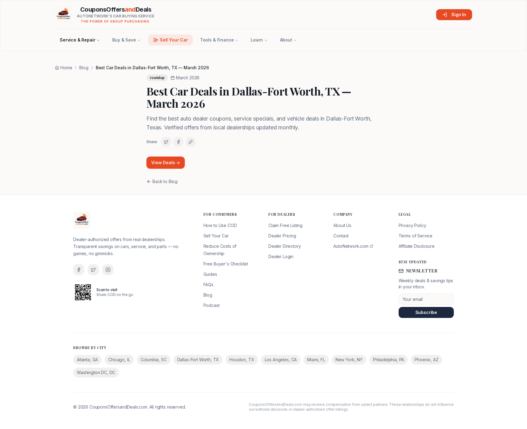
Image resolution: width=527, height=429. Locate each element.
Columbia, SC (154, 359)
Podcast (211, 305)
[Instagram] (107, 269)
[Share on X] (166, 142)
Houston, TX (241, 359)
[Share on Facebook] (178, 142)
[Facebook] (78, 269)
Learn (257, 39)
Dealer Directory (284, 246)
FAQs (208, 284)
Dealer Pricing (282, 235)
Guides (210, 274)
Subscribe (426, 312)
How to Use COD (220, 225)
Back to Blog (164, 181)
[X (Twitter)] (93, 269)
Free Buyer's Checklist (225, 263)
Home (66, 67)
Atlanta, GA (87, 359)
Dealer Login (280, 256)
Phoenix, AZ (426, 359)
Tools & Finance (217, 39)
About (286, 39)
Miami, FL (316, 359)
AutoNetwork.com (350, 246)
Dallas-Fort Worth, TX (198, 359)
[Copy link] (190, 142)
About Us (342, 225)
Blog (83, 67)
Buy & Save (124, 39)
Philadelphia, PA (388, 359)
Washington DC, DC (96, 372)
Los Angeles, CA (281, 359)
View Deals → (165, 162)
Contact (341, 235)
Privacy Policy (412, 225)
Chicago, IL (119, 359)
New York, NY (349, 359)
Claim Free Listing (285, 225)
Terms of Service (415, 235)
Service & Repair (77, 39)
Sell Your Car (174, 39)
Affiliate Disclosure (417, 246)
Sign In (458, 14)
